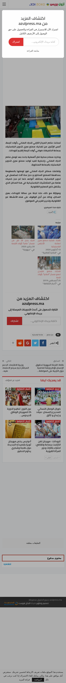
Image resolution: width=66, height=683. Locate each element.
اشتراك (16, 41)
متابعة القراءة (33, 51)
